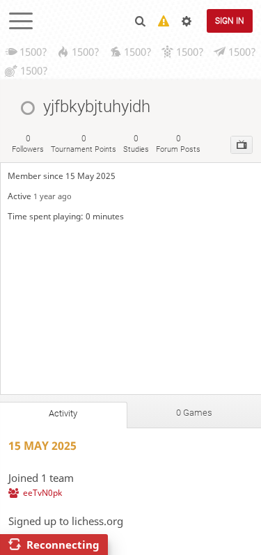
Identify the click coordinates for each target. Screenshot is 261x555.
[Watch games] (241, 144)
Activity (63, 413)
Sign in (229, 21)
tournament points (83, 144)
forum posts (178, 144)
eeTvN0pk (42, 493)
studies (136, 144)
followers (28, 144)
